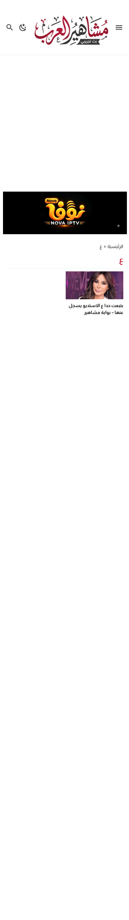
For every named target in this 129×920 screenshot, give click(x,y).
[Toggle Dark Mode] (23, 27)
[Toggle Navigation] (120, 27)
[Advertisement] (64, 124)
